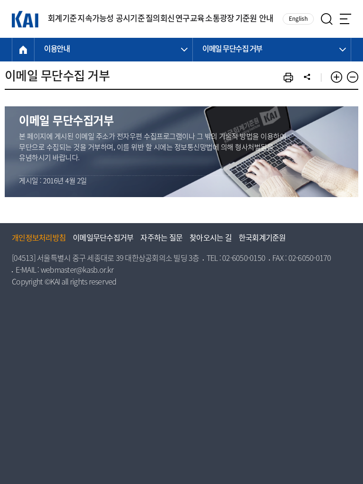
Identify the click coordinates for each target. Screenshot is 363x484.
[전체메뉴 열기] (345, 19)
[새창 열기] (288, 77)
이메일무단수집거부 (103, 238)
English (298, 19)
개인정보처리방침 (39, 238)
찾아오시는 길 (211, 238)
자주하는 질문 (161, 238)
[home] (23, 49)
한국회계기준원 (262, 238)
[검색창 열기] (327, 19)
